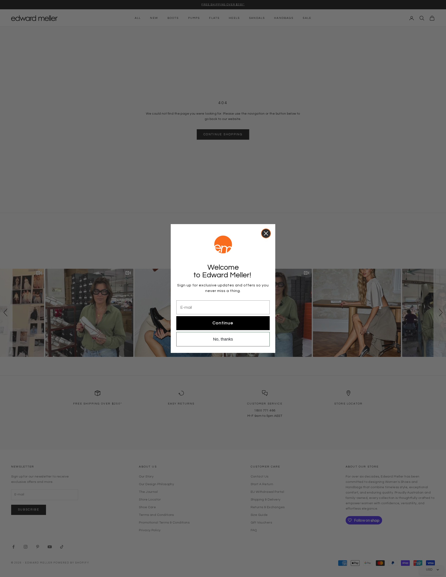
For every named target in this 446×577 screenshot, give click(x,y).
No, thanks (223, 339)
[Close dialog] (266, 233)
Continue (223, 323)
